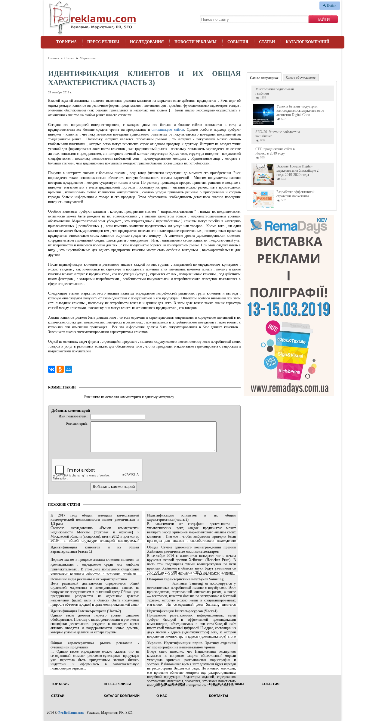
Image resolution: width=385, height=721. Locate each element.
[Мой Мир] (68, 369)
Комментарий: (77, 423)
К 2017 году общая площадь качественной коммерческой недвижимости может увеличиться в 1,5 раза (95, 519)
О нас (161, 696)
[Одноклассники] (60, 369)
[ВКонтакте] (51, 369)
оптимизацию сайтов (168, 129)
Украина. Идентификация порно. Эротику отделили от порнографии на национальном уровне (191, 645)
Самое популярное (264, 78)
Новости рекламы (195, 41)
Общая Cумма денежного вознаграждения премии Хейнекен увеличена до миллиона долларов (191, 549)
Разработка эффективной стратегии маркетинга (295, 194)
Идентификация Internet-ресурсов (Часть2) (86, 611)
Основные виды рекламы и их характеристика (89, 579)
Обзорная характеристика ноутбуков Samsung (185, 579)
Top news (66, 41)
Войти (331, 5)
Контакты (218, 696)
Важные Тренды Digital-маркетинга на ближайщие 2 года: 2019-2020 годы (297, 170)
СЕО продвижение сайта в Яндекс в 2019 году (275, 151)
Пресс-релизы (103, 41)
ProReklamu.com (71, 712)
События (237, 41)
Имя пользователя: (73, 416)
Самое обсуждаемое (301, 77)
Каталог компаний (307, 41)
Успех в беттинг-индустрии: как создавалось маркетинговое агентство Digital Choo (300, 110)
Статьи (267, 41)
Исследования (147, 41)
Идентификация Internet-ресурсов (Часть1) (182, 611)
